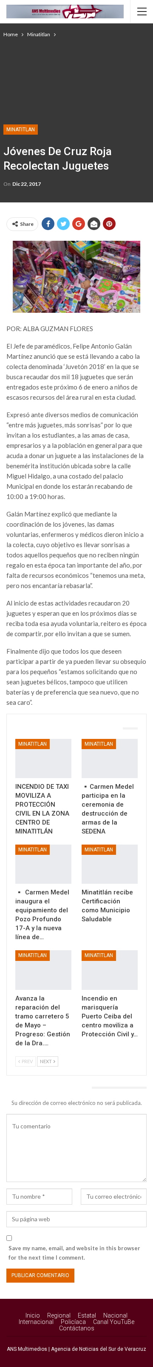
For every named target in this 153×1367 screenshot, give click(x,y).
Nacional (115, 1315)
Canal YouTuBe (113, 1321)
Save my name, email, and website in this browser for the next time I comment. (74, 1253)
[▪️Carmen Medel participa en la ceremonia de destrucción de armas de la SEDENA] (110, 758)
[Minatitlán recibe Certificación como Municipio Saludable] (110, 864)
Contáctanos (76, 1328)
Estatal (87, 1315)
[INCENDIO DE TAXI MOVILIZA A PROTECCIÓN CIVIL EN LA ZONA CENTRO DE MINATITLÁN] (43, 758)
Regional (59, 1315)
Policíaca (73, 1321)
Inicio (33, 1315)
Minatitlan (20, 130)
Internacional (36, 1321)
